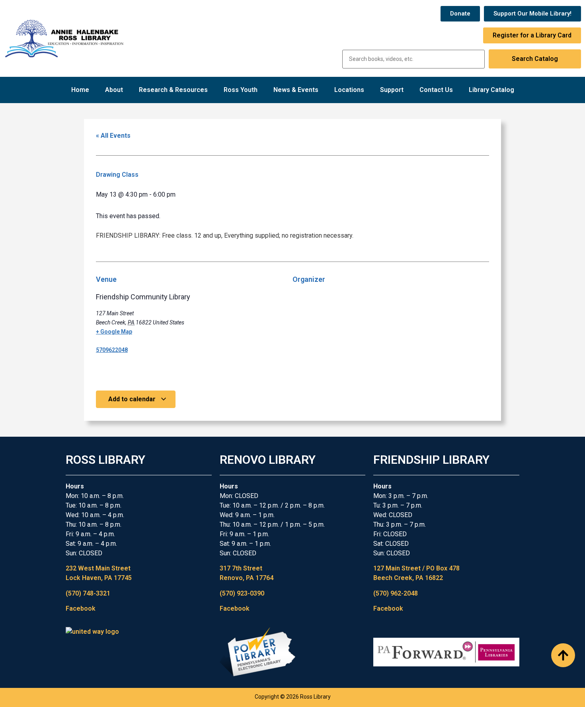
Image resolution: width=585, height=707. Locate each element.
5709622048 (112, 350)
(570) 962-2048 (395, 593)
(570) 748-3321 (88, 593)
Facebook (81, 608)
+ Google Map (114, 331)
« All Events (113, 135)
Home (80, 90)
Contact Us (436, 90)
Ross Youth (240, 90)
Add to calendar (132, 399)
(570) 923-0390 (242, 593)
